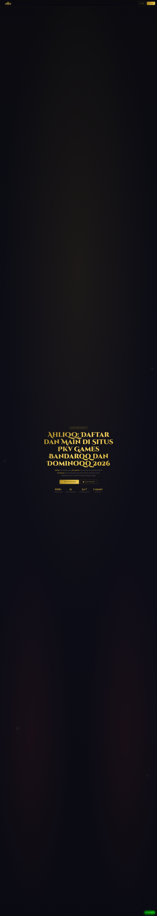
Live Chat (150, 912)
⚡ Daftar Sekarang (69, 482)
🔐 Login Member (89, 482)
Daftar (151, 3)
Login (142, 3)
